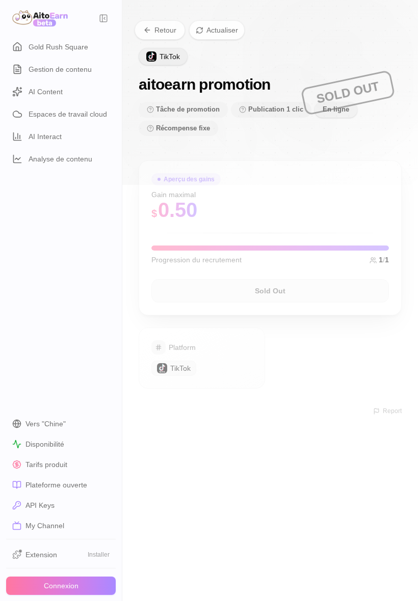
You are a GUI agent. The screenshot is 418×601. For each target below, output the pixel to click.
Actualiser (222, 30)
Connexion (61, 586)
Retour (165, 30)
